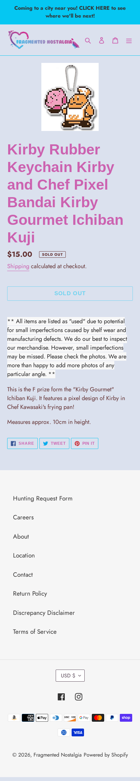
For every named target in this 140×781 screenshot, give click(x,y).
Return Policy (30, 593)
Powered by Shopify (106, 755)
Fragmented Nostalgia (58, 755)
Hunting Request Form (43, 498)
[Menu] (129, 40)
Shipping (18, 266)
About (21, 536)
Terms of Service (35, 631)
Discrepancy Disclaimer (44, 612)
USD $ (68, 675)
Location (24, 555)
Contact (23, 574)
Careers (23, 517)
